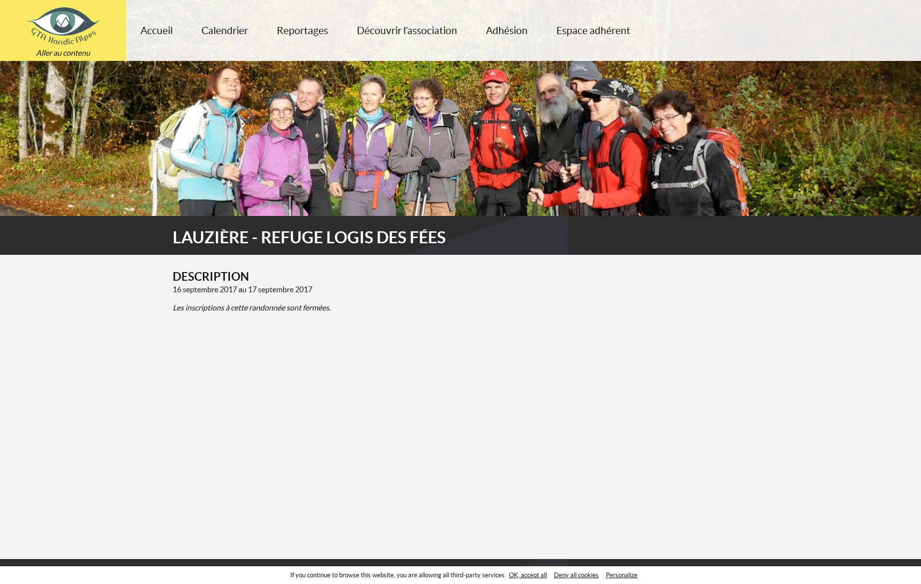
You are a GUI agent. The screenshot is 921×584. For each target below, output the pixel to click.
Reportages (302, 30)
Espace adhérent (593, 30)
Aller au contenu (63, 52)
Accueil (157, 30)
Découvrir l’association (407, 30)
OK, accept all (528, 575)
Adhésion (507, 30)
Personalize (622, 575)
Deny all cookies (576, 575)
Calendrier (224, 30)
